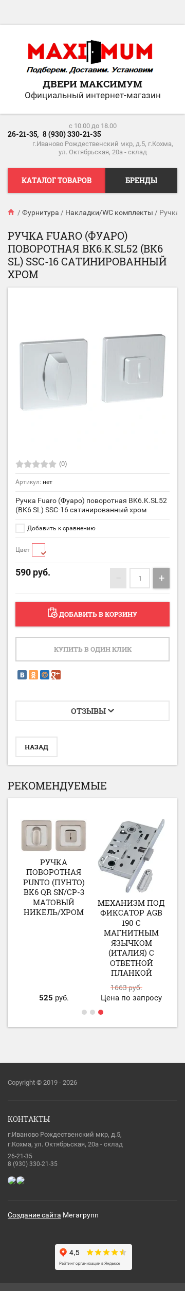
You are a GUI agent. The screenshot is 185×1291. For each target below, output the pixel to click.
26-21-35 (20, 1156)
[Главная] (12, 212)
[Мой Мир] (44, 674)
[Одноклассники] (33, 674)
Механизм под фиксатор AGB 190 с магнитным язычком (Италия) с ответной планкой (131, 938)
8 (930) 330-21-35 (72, 134)
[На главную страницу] (90, 58)
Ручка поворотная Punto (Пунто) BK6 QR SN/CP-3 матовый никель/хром (54, 887)
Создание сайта (34, 1215)
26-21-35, (23, 134)
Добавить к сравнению (61, 528)
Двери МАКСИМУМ (92, 83)
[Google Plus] (56, 674)
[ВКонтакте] (22, 674)
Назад (36, 746)
